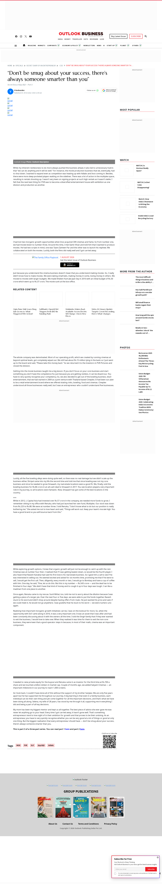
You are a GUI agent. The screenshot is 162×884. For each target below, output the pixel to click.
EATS (86, 39)
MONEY (67, 39)
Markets (41, 45)
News (99, 45)
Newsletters (89, 45)
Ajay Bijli (41, 675)
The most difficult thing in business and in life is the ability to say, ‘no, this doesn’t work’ (144, 279)
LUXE (102, 39)
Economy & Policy (70, 45)
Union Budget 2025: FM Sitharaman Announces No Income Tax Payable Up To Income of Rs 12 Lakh (145, 399)
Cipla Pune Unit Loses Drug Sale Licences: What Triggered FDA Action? (24, 241)
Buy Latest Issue (118, 36)
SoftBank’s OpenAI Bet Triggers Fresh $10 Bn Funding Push (48, 241)
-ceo (61, 65)
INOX (18, 675)
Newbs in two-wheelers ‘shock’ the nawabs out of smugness (144, 344)
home (9, 65)
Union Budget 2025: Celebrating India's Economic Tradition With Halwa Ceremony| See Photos (146, 423)
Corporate (52, 45)
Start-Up (111, 45)
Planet (123, 45)
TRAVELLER (77, 39)
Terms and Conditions (88, 754)
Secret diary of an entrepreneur (41, 65)
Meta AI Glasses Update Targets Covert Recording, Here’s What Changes (103, 243)
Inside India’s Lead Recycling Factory (146, 217)
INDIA (60, 39)
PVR (25, 675)
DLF (32, 675)
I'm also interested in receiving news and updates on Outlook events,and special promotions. (137, 874)
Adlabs (51, 675)
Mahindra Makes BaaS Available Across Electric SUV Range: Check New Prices (76, 242)
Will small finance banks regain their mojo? (143, 311)
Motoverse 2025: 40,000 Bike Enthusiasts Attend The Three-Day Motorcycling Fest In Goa (146, 377)
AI (104, 45)
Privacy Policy (110, 754)
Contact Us (67, 754)
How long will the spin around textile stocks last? (145, 328)
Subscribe (151, 869)
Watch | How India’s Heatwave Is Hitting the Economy (146, 204)
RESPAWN (94, 39)
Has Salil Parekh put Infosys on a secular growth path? (144, 295)
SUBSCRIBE (136, 36)
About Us (53, 754)
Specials (19, 65)
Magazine (32, 45)
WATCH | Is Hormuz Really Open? (146, 167)
